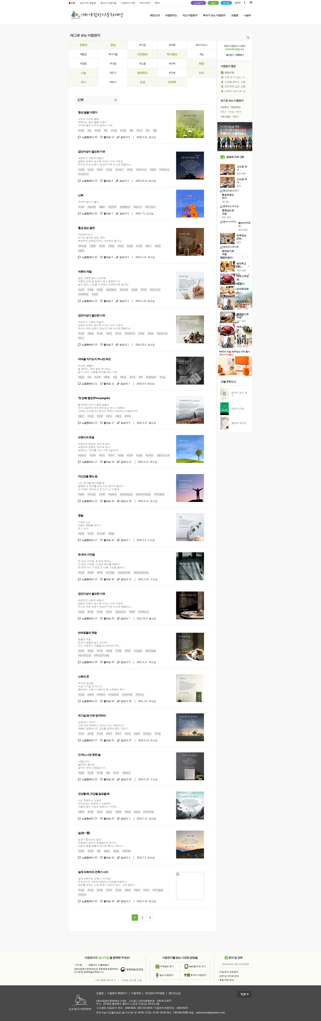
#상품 (134, 289)
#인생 (90, 890)
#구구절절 (158, 890)
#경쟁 (100, 289)
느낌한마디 (89, 137)
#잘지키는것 (163, 455)
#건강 (100, 812)
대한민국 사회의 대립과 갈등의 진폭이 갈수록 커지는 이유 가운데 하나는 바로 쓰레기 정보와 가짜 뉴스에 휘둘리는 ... (106, 603)
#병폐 (153, 169)
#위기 (118, 733)
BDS (157, 3)
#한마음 (127, 851)
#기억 (100, 650)
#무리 (128, 416)
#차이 (111, 455)
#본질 (121, 455)
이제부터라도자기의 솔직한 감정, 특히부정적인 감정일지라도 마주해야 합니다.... (101, 237)
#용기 (81, 416)
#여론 (144, 289)
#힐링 (83, 54)
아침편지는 (171, 15)
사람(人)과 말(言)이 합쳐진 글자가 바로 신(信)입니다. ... (93, 764)
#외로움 (82, 246)
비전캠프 (142, 54)
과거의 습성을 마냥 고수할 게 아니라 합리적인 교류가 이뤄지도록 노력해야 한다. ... (103, 686)
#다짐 (142, 44)
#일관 (116, 851)
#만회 (130, 455)
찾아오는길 (174, 993)
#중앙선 (127, 773)
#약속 (132, 377)
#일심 (107, 851)
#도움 (142, 63)
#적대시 (140, 694)
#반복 (90, 572)
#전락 (95, 294)
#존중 (118, 812)
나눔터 (247, 15)
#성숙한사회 (124, 572)
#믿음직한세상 (141, 572)
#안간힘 (124, 289)
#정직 (109, 733)
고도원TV (198, 3)
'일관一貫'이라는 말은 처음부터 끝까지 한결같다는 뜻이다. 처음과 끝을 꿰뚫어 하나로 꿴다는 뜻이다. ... (102, 842)
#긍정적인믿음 (143, 494)
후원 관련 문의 (226, 980)
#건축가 (82, 894)
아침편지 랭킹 (228, 66)
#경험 (83, 63)
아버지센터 (144, 3)
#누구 (139, 130)
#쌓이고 (138, 207)
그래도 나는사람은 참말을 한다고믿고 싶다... (89, 525)
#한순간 (82, 455)
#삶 (202, 54)
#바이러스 (201, 44)
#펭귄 (118, 416)
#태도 (123, 377)
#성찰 (81, 169)
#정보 (130, 169)
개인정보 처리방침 (155, 993)
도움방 (99, 993)
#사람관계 (113, 694)
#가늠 (163, 377)
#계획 (172, 44)
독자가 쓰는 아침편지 (214, 15)
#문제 (100, 169)
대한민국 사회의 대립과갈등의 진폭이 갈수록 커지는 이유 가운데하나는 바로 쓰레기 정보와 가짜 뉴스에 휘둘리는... (105, 161)
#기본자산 (83, 174)
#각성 (118, 333)
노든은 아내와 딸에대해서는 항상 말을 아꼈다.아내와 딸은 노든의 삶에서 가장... (96, 122)
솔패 (213, 3)
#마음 (100, 890)
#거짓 (128, 733)
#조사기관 (155, 289)
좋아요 (109, 137)
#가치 (81, 733)
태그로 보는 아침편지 (232, 100)
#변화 (81, 494)
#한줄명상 (125, 207)
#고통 (118, 650)
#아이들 (113, 54)
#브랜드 (150, 455)
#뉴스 (81, 338)
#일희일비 (111, 289)
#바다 (109, 416)
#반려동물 (151, 650)
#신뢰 (97, 130)
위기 (83, 82)
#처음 (81, 851)
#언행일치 (151, 377)
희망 (201, 63)
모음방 (234, 15)
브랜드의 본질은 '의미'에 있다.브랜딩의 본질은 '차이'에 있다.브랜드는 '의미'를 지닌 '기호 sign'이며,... (99, 447)
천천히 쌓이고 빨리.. (89, 201)
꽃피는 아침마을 (108, 3)
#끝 (98, 851)
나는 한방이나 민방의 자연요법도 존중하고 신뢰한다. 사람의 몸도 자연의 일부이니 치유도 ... (99, 803)
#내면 (121, 246)
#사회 (109, 169)
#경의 (146, 890)
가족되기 (239, 55)
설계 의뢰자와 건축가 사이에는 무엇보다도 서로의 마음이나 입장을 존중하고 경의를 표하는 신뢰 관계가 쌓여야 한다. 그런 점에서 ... (108, 881)
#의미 (102, 455)
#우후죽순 (83, 294)
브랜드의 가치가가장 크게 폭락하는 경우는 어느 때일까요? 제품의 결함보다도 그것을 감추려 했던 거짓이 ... (104, 725)
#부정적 (101, 694)
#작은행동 (159, 494)
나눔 (83, 72)
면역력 (172, 82)
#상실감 (138, 650)
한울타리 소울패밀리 (98, 965)
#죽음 (128, 650)
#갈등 (90, 333)
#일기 (148, 246)
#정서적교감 (84, 655)
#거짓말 (101, 533)
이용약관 (136, 993)
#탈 (155, 130)
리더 (201, 72)
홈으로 (72, 3)
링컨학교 (142, 72)
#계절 (90, 289)
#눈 (148, 130)
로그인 (229, 55)
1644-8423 (182, 1008)
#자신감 (92, 494)
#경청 (90, 694)
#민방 (137, 812)
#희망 (81, 533)
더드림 (226, 3)
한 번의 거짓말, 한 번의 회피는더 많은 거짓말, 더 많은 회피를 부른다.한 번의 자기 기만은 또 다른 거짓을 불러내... (102, 564)
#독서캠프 (226, 116)
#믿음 (81, 377)
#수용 (139, 246)
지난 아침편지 (189, 15)
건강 (142, 82)
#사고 (116, 773)
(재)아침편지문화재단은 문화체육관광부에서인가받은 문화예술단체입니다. (96, 970)
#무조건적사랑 (101, 655)
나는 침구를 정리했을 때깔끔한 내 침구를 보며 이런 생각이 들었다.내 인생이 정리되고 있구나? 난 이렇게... (101, 486)
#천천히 (112, 207)
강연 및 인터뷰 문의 (229, 976)
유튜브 (83, 44)
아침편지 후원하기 (117, 993)
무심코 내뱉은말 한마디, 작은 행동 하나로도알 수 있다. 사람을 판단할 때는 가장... (98, 368)
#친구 (113, 72)
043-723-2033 (241, 964)
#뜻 (140, 377)
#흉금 (158, 246)
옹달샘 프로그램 (235, 156)
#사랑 (81, 130)
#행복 (93, 246)
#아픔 (109, 650)
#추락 (100, 572)
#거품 (158, 733)
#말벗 (81, 250)
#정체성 (112, 494)
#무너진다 (150, 207)
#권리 (109, 333)
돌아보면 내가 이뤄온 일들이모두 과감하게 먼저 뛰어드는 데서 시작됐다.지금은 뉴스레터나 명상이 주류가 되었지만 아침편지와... (109, 407)
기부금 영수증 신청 (131, 980)
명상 (113, 44)
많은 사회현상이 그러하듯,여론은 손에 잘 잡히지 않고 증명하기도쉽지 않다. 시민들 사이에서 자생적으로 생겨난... (104, 281)
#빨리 (102, 207)
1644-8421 (227, 964)
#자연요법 (148, 812)
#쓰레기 (120, 169)
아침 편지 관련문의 (228, 972)
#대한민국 (130, 333)
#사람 (113, 63)
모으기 (125, 137)
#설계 (137, 890)
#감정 (130, 246)
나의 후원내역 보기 (105, 980)
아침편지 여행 (128, 3)
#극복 (172, 72)
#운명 (100, 416)
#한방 (128, 812)
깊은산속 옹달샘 (88, 3)
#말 (131, 130)
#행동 (107, 377)
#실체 (137, 733)
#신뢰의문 (127, 694)
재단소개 (155, 15)
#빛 (106, 130)
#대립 (141, 333)
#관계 (109, 890)
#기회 (100, 733)
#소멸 (139, 455)
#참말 (111, 533)
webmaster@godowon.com (210, 1012)
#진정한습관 (126, 494)
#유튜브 (225, 107)
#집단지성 (141, 169)
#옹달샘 (92, 207)
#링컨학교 (236, 107)
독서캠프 (172, 54)
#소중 (123, 130)
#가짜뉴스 (164, 169)
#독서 (113, 82)
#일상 (109, 812)
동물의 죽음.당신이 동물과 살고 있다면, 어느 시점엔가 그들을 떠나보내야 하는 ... (100, 642)
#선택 (172, 63)
